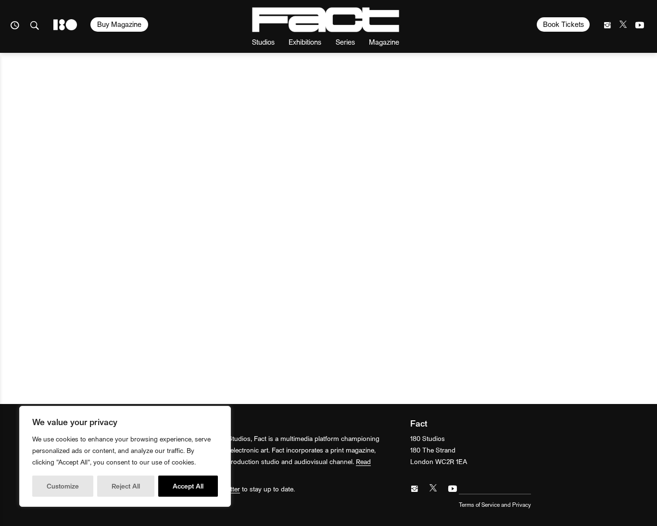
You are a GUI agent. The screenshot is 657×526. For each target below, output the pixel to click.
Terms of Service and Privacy (495, 504)
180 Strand (65, 24)
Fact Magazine (326, 20)
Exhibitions (305, 41)
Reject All (126, 486)
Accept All (188, 486)
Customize (63, 486)
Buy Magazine (119, 24)
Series (345, 41)
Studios (263, 41)
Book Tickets (563, 24)
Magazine (384, 41)
